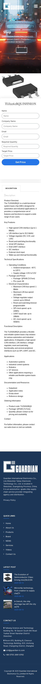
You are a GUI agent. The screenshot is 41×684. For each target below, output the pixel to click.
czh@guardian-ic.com (15, 650)
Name (4, 111)
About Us (10, 528)
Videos (9, 550)
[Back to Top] (36, 680)
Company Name (9, 121)
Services (9, 545)
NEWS (8, 541)
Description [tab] (11, 188)
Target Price (7, 151)
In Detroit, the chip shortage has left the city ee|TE (25, 604)
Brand (8, 536)
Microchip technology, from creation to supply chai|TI (24, 590)
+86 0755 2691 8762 (14, 655)
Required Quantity (9, 142)
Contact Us (10, 554)
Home (8, 523)
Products (9, 532)
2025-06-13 (19, 583)
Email (4, 131)
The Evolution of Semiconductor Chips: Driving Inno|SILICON (23, 577)
